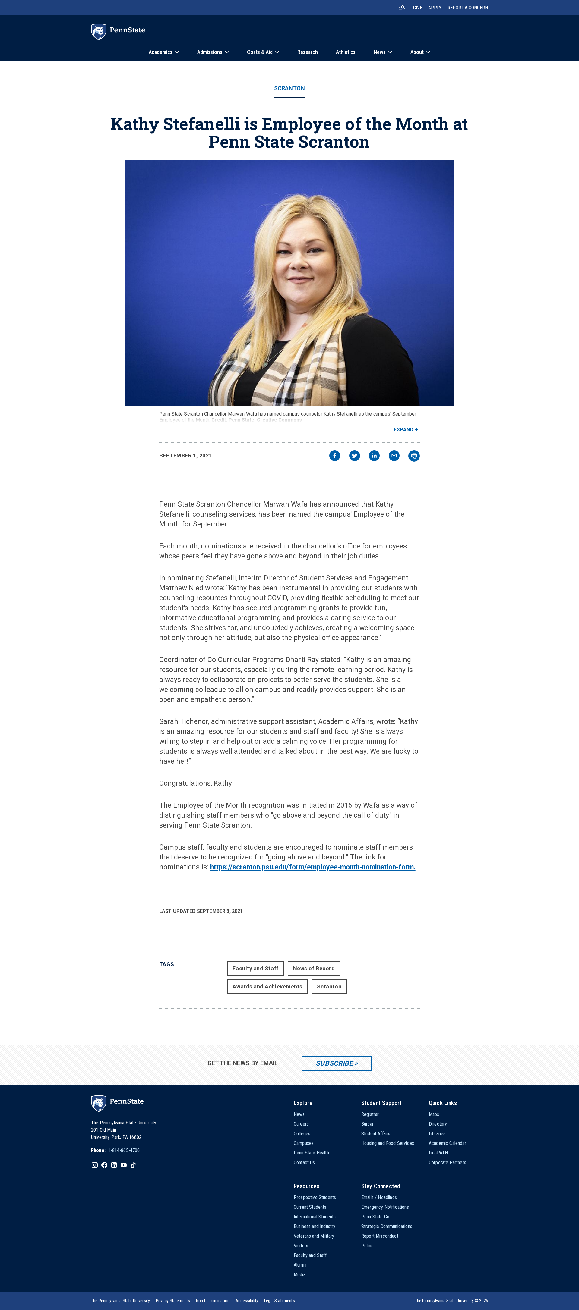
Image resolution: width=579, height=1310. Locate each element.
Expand (403, 429)
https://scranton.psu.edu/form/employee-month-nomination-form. (313, 867)
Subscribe (334, 1063)
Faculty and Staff (255, 968)
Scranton (289, 88)
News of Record (314, 968)
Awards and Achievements (267, 986)
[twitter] (354, 456)
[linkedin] (374, 456)
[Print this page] (414, 456)
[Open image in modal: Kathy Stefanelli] (289, 283)
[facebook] (334, 456)
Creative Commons (279, 420)
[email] (394, 456)
